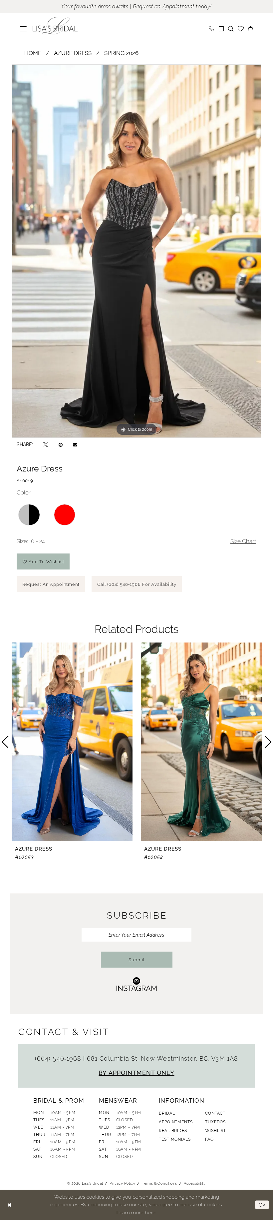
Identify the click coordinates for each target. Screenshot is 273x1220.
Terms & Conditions (159, 1183)
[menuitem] (23, 28)
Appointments (175, 1122)
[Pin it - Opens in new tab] (60, 444)
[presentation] (72, 742)
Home (32, 53)
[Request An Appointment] (221, 28)
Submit (137, 959)
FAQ (209, 1139)
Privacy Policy (122, 1183)
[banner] (55, 25)
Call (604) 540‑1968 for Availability (136, 584)
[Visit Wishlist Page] (241, 29)
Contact (215, 1113)
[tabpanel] (136, 251)
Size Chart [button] (243, 541)
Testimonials (174, 1139)
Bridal (167, 1113)
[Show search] (231, 28)
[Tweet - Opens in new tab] (45, 444)
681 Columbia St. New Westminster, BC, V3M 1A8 (162, 1058)
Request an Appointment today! (172, 6)
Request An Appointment (51, 584)
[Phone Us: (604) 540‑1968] (211, 28)
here (150, 1212)
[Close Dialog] (10, 1205)
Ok (262, 1205)
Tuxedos (215, 1122)
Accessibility (195, 1183)
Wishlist (215, 1130)
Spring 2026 (121, 53)
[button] (23, 28)
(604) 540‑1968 (59, 1058)
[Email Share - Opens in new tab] (75, 444)
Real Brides (173, 1130)
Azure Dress (73, 53)
